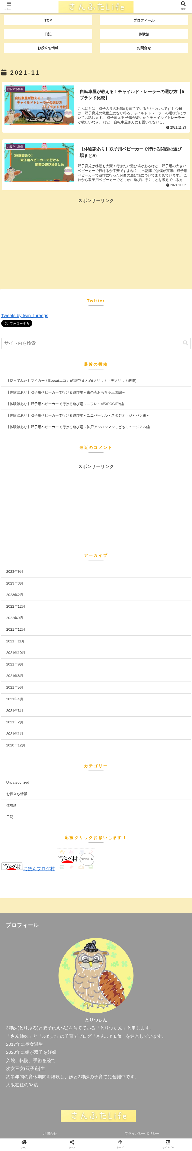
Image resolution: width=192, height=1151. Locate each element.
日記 (9, 817)
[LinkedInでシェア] (117, 878)
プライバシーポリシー (142, 1133)
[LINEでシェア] (31, 878)
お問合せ (50, 1133)
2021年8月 (14, 676)
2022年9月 (14, 618)
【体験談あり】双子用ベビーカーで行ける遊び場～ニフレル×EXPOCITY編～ (66, 404)
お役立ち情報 (16, 794)
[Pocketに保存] (161, 864)
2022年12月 (15, 606)
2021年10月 (15, 653)
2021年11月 (15, 641)
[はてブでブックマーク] (117, 864)
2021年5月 (14, 687)
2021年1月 (14, 734)
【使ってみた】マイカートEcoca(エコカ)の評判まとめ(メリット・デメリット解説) (71, 380)
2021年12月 (15, 629)
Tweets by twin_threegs (24, 315)
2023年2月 (14, 595)
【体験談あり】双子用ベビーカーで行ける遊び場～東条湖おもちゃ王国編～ (65, 392)
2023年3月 (14, 583)
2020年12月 (15, 745)
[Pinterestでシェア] (74, 878)
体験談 (11, 805)
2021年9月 (14, 664)
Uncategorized (17, 782)
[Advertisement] (96, 240)
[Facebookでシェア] (74, 864)
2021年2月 (14, 722)
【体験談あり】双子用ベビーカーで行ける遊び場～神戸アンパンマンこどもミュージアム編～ (79, 427)
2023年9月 (14, 571)
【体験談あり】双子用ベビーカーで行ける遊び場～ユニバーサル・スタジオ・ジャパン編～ (78, 415)
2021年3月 (14, 711)
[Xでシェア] (31, 864)
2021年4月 (14, 699)
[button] (185, 343)
